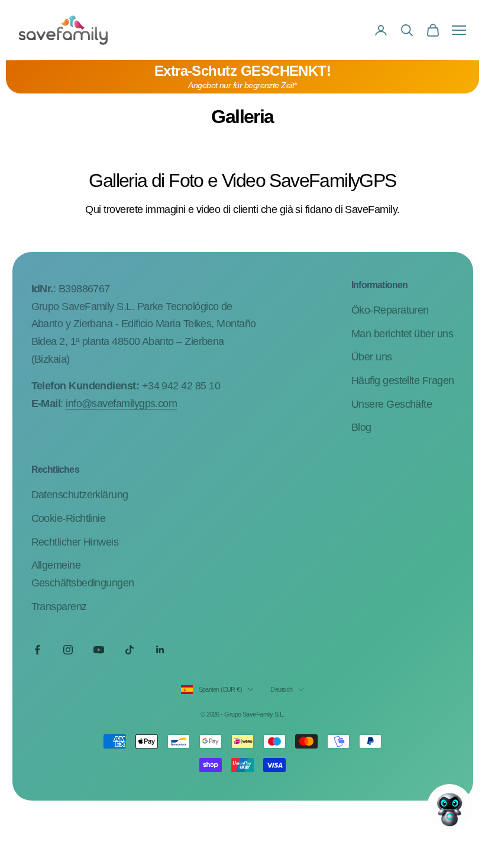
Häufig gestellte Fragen (402, 380)
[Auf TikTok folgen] (129, 650)
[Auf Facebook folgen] (37, 650)
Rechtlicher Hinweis (75, 542)
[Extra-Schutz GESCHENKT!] (242, 76)
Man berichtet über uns (402, 334)
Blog (361, 427)
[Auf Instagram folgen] (68, 650)
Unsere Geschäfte (391, 404)
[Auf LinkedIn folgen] (160, 650)
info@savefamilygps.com (121, 403)
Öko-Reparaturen (390, 310)
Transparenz (59, 606)
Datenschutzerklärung (79, 495)
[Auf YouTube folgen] (99, 650)
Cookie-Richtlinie (68, 518)
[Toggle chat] (449, 806)
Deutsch (281, 689)
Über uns (371, 357)
